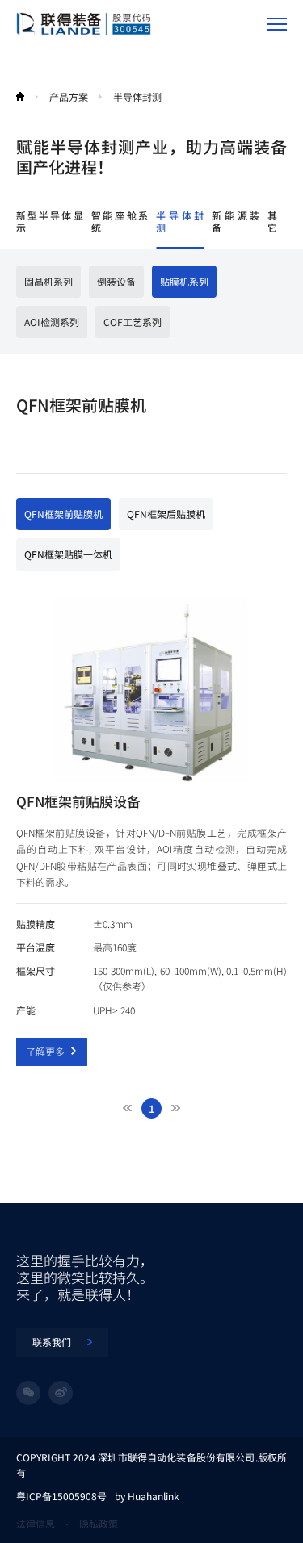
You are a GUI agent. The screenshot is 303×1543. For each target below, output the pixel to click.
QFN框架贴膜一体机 (68, 554)
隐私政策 (98, 1523)
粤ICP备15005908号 (61, 1496)
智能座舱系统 (120, 221)
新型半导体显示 (49, 221)
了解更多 (45, 1051)
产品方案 (68, 96)
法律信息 (35, 1523)
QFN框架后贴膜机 (166, 514)
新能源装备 (235, 221)
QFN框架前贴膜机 (63, 514)
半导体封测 (180, 221)
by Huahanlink (147, 1496)
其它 (272, 221)
